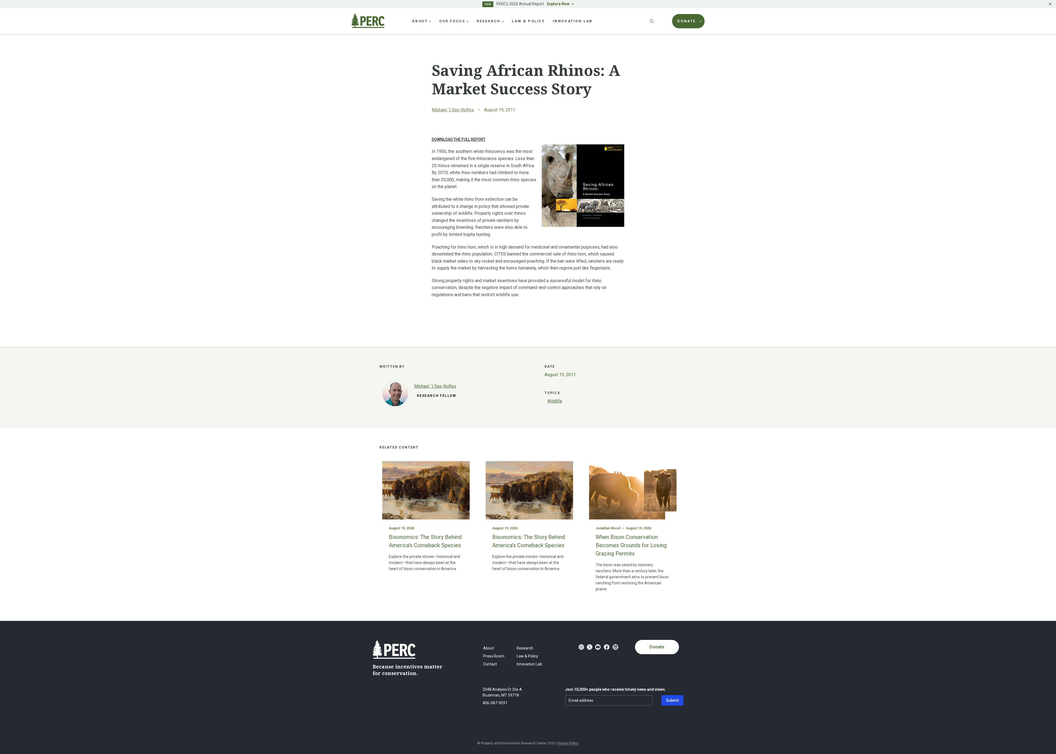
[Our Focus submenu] (467, 21)
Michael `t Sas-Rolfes (453, 109)
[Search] (652, 21)
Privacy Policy (568, 743)
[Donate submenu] (700, 21)
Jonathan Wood (608, 528)
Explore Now (558, 4)
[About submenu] (430, 21)
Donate (657, 647)
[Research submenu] (503, 21)
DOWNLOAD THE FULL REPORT (458, 139)
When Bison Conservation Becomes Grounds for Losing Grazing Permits (631, 545)
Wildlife (554, 401)
